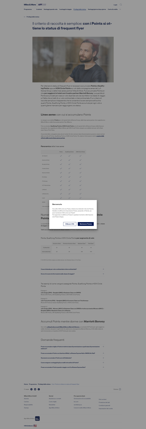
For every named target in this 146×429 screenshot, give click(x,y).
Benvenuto (57, 204)
